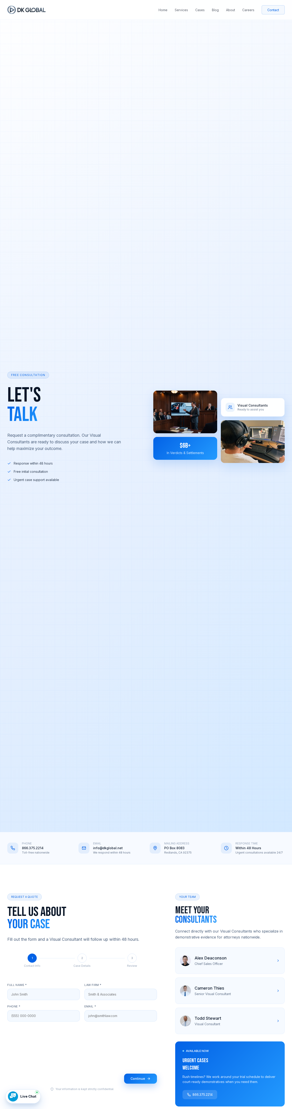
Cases (200, 10)
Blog (215, 10)
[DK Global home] (26, 10)
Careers (248, 10)
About (230, 10)
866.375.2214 (33, 848)
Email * (90, 1006)
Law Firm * (93, 985)
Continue (137, 1078)
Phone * (13, 1006)
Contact (273, 10)
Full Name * (17, 985)
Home (163, 10)
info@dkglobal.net (108, 848)
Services (181, 10)
